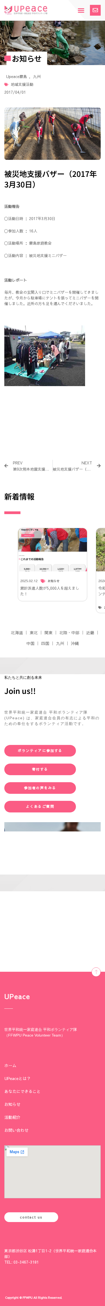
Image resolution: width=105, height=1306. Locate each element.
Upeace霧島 (16, 76)
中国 (30, 643)
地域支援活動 (22, 84)
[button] (81, 10)
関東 (48, 632)
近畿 (90, 632)
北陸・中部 (69, 632)
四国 (45, 643)
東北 (34, 632)
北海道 (17, 632)
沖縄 (75, 643)
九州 (37, 76)
